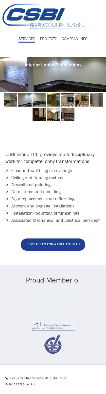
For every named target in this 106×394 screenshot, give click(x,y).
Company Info (75, 38)
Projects (48, 38)
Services (26, 38)
